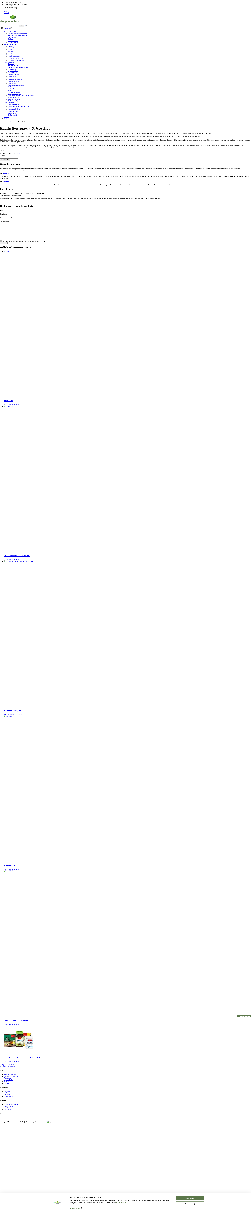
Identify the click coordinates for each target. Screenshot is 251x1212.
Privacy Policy (8, 1106)
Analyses (7, 1095)
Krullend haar (12, 87)
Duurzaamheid (8, 1096)
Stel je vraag (4, 221)
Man (9, 90)
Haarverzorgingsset (14, 81)
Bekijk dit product (14, 404)
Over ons (7, 1091)
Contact (6, 13)
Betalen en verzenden (10, 1074)
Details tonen (75, 1208)
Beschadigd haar (13, 65)
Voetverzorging (12, 113)
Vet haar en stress (13, 97)
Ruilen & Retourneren (11, 1076)
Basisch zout (12, 37)
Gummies (11, 49)
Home (2, 122)
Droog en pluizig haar (14, 69)
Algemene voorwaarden (11, 1104)
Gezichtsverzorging (14, 104)
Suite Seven (43, 1122)
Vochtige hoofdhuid (14, 99)
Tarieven (6, 1081)
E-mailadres (4, 214)
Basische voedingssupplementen (18, 35)
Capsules (10, 46)
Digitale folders (8, 1080)
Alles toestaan (190, 1198)
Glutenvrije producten (10, 55)
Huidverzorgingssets (14, 108)
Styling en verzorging (14, 94)
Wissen (17, 153)
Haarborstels (12, 76)
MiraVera (6, 181)
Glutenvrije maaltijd (14, 57)
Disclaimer (7, 1109)
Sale (5, 118)
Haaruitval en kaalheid (15, 80)
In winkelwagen (5, 159)
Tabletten (11, 53)
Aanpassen (189, 1204)
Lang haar (11, 88)
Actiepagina (7, 1078)
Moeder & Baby (13, 111)
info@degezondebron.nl (7, 1066)
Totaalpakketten (13, 42)
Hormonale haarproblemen (16, 85)
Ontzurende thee (13, 41)
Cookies (6, 1108)
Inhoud (2, 153)
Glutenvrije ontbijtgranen (15, 58)
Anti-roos (11, 64)
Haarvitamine (12, 83)
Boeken (10, 39)
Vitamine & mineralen (11, 44)
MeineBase (6, 173)
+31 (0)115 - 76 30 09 (7, 1065)
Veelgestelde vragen (10, 1093)
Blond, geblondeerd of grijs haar (18, 67)
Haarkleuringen (12, 78)
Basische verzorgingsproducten (17, 34)
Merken (6, 117)
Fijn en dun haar (13, 71)
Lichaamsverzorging (14, 110)
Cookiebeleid (121, 1203)
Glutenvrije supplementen (16, 60)
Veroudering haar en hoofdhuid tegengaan (21, 95)
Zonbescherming (13, 101)
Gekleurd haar (12, 72)
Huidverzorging (9, 102)
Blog (5, 11)
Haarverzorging (9, 62)
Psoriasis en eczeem (14, 92)
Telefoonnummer (6, 218)
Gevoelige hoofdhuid (14, 74)
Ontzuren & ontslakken (11, 32)
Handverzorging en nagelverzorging (19, 106)
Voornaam (4, 210)
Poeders (10, 51)
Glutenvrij (11, 48)
